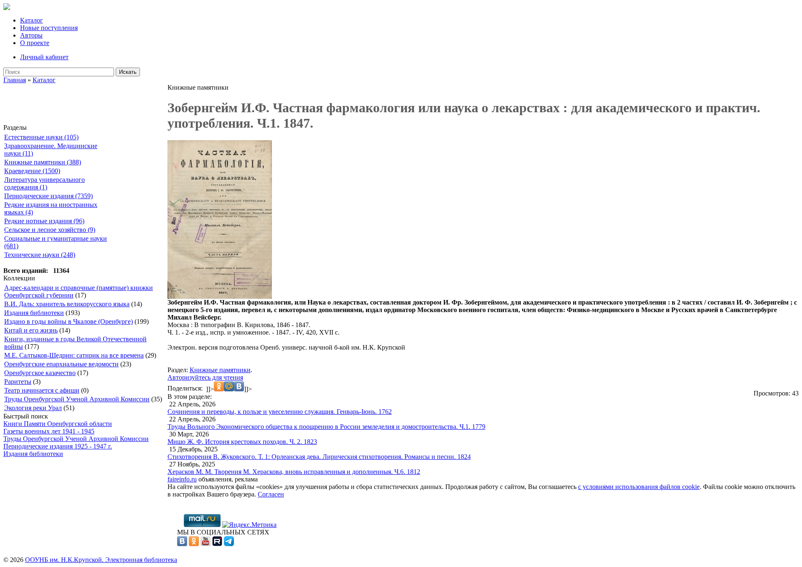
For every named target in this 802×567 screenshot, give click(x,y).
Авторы (31, 35)
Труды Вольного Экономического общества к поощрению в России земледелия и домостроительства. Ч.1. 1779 (326, 426)
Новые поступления (49, 27)
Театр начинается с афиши (41, 390)
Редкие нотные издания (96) (44, 220)
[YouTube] (205, 543)
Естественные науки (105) (41, 137)
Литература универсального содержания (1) (44, 183)
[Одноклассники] (194, 543)
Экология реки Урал (33, 407)
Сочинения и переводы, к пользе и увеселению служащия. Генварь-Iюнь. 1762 (280, 411)
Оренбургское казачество (40, 372)
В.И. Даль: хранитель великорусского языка (66, 303)
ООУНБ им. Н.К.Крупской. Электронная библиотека (101, 559)
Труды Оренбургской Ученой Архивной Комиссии (77, 399)
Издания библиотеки (34, 312)
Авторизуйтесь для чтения (205, 377)
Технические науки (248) (39, 254)
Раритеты (17, 381)
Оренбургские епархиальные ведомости (61, 364)
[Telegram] (229, 543)
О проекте (34, 42)
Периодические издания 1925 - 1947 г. (57, 446)
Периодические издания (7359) (48, 195)
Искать (128, 72)
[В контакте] (182, 543)
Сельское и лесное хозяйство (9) (49, 229)
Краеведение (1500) (32, 170)
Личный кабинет (44, 56)
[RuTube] (217, 543)
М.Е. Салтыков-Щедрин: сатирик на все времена (74, 355)
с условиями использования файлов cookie (639, 486)
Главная (14, 79)
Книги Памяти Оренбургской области (57, 423)
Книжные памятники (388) (42, 162)
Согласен (271, 494)
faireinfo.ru (182, 479)
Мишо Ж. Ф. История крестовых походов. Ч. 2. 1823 (242, 441)
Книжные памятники (220, 369)
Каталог (31, 20)
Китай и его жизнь (31, 330)
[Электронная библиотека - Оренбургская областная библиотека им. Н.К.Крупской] (6, 7)
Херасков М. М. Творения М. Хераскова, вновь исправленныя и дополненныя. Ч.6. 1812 (294, 471)
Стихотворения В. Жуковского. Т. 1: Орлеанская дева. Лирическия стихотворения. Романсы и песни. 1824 (319, 456)
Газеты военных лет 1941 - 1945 (48, 431)
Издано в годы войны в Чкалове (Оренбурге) (68, 321)
